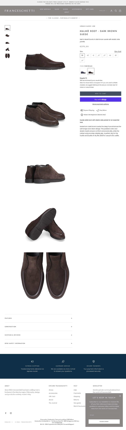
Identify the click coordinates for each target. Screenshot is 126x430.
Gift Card (90, 9)
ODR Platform (70, 419)
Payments (77, 393)
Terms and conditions (60, 419)
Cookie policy (51, 419)
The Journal (53, 403)
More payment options (101, 104)
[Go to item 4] (7, 49)
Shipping (77, 396)
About (66, 12)
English (102, 10)
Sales (57, 9)
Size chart (117, 51)
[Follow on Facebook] (6, 413)
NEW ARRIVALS (45, 9)
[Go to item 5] (7, 56)
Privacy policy (43, 419)
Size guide (77, 403)
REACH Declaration (80, 406)
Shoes (65, 9)
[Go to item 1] (7, 28)
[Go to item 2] (7, 35)
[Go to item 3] (7, 42)
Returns (76, 400)
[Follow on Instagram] (11, 413)
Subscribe (104, 421)
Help (75, 390)
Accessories (77, 9)
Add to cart (100, 94)
